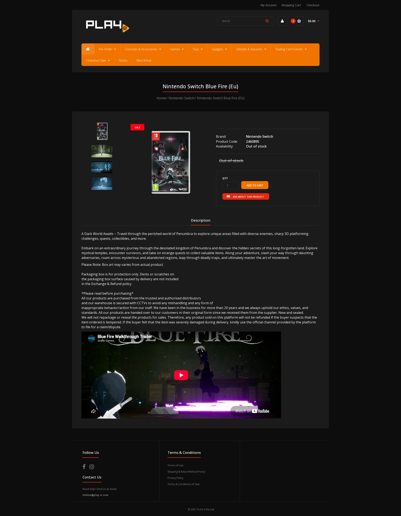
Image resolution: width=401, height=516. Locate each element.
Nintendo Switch (181, 98)
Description (200, 220)
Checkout (313, 5)
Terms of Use (175, 465)
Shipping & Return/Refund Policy (186, 471)
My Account (268, 5)
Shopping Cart (291, 5)
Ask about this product (248, 196)
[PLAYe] (106, 34)
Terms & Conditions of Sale (184, 484)
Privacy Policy (175, 478)
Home (161, 98)
